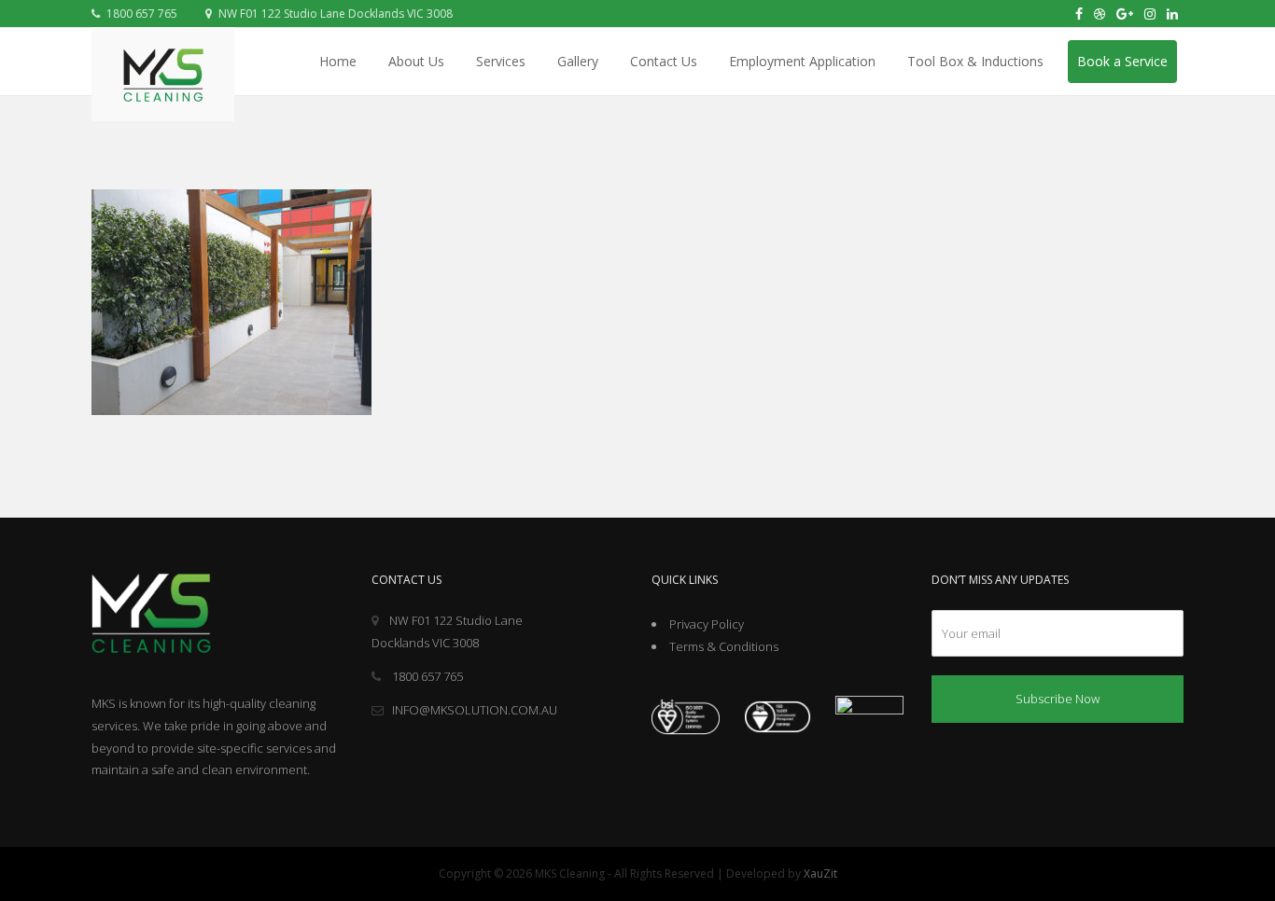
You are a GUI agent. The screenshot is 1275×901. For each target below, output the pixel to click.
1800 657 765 (140, 13)
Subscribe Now (1058, 698)
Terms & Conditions (723, 646)
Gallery (577, 61)
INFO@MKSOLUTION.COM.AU (474, 709)
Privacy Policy (706, 624)
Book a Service (1122, 61)
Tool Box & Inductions (975, 61)
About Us (416, 61)
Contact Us (663, 61)
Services (500, 61)
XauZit (820, 873)
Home (338, 61)
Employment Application (802, 61)
